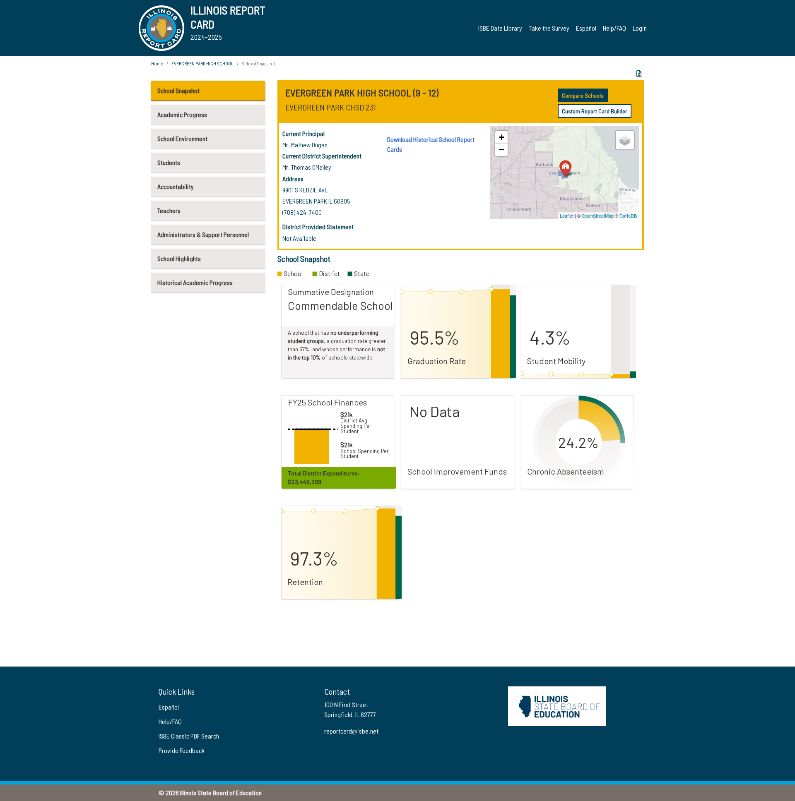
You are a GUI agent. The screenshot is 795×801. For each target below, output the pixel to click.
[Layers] (625, 140)
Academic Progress (182, 114)
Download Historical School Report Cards (431, 144)
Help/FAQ (614, 28)
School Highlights (179, 258)
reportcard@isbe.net (351, 731)
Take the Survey (549, 28)
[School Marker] (565, 168)
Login (640, 28)
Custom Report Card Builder (594, 111)
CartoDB (628, 215)
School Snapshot (178, 90)
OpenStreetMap (598, 215)
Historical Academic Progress (195, 282)
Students (168, 162)
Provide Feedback (182, 750)
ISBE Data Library (500, 28)
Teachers (169, 210)
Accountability (175, 186)
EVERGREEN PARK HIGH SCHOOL (202, 63)
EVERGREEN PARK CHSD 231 (330, 107)
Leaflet (566, 215)
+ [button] (501, 137)
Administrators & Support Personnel (203, 234)
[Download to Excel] (639, 73)
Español (586, 28)
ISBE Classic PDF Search (189, 736)
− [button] (501, 149)
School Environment (182, 138)
